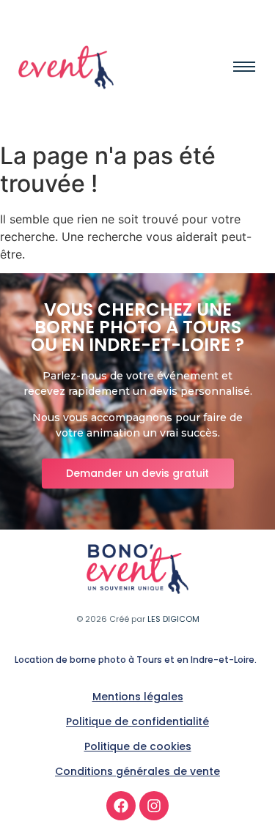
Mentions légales (137, 696)
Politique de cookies (137, 746)
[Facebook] (121, 805)
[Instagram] (154, 805)
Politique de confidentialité (137, 721)
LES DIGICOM (173, 619)
